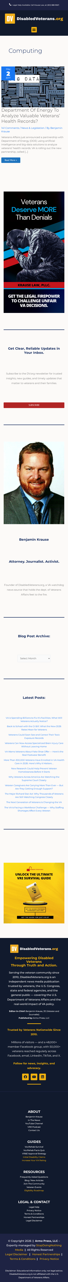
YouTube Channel (34, 1123)
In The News (34, 1120)
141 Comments (10, 128)
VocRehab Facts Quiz (34, 1150)
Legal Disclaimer (34, 1220)
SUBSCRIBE (34, 405)
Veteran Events (34, 1187)
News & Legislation (32, 128)
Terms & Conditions (34, 1214)
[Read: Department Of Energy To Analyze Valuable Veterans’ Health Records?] (32, 86)
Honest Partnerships (34, 1217)
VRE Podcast (34, 1127)
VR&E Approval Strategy (34, 1153)
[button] (34, 29)
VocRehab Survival (34, 1147)
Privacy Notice (34, 1210)
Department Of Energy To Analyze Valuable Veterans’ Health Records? (30, 115)
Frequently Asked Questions (34, 1177)
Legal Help (34, 1207)
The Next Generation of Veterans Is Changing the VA (34, 802)
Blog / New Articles (34, 1180)
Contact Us (34, 1130)
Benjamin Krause (34, 1116)
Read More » (10, 159)
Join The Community (34, 1183)
